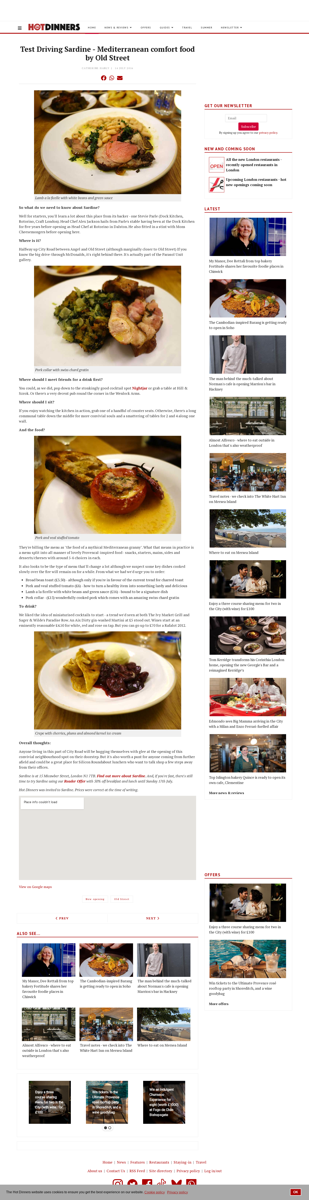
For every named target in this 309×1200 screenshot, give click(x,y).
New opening (95, 899)
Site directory (160, 1170)
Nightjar (139, 388)
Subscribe (248, 126)
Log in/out (213, 1170)
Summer (206, 27)
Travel (187, 27)
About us (94, 1170)
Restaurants (159, 1162)
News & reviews (116, 27)
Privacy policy (188, 1170)
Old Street (121, 899)
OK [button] (295, 1192)
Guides (165, 27)
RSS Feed (137, 1170)
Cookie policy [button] (154, 1192)
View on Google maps (35, 886)
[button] (95, 78)
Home (92, 27)
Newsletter (230, 27)
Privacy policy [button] (177, 1192)
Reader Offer (75, 781)
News (121, 1162)
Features (137, 1162)
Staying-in (182, 1162)
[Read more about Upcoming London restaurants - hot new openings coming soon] (216, 184)
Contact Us (116, 1170)
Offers (146, 27)
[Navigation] (20, 28)
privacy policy (268, 133)
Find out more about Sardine (121, 775)
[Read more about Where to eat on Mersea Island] (163, 1024)
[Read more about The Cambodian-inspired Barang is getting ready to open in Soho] (106, 960)
